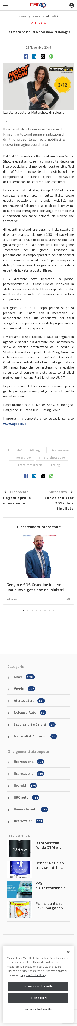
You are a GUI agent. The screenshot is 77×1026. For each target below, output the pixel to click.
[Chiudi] (68, 952)
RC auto (27, 797)
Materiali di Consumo (34, 736)
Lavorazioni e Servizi (34, 724)
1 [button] (23, 610)
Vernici (24, 688)
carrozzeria (29, 761)
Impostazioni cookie (38, 1009)
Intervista (13, 599)
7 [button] (49, 610)
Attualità (52, 16)
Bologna (37, 450)
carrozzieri (29, 820)
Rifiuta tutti (38, 998)
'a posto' (16, 450)
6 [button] (45, 610)
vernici (26, 785)
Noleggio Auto (29, 712)
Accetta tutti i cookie (38, 986)
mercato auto (31, 809)
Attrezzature (29, 700)
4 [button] (36, 610)
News (36, 16)
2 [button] (28, 610)
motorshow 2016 (53, 457)
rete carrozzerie (31, 465)
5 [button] (40, 610)
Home (22, 16)
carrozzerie (61, 450)
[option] (38, 570)
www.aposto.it (14, 423)
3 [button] (32, 610)
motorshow (23, 457)
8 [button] (53, 610)
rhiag (56, 465)
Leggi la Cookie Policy (33, 975)
